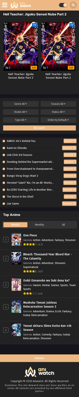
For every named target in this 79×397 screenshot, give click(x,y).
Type (19, 119)
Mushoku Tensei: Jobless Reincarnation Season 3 (40, 305)
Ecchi (58, 311)
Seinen (55, 285)
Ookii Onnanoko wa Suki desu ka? (46, 280)
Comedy (46, 334)
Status (57, 111)
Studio (19, 111)
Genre (19, 103)
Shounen (70, 240)
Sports (64, 285)
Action (36, 240)
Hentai (46, 285)
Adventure (48, 240)
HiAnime (39, 358)
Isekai (26, 315)
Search (40, 128)
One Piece (30, 235)
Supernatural (30, 267)
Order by (57, 119)
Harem (37, 285)
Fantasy (59, 240)
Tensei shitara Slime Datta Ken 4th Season (47, 328)
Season (57, 103)
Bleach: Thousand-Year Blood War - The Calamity (47, 256)
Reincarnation (39, 315)
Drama (50, 311)
